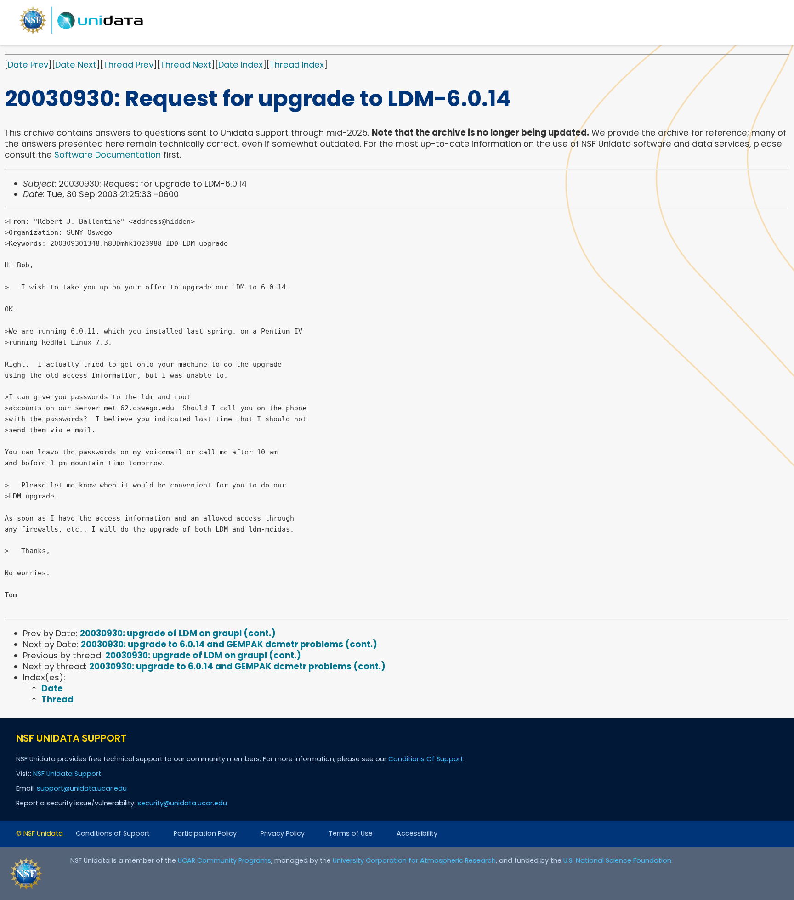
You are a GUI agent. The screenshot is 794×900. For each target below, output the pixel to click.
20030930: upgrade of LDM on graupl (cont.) (178, 633)
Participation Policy (205, 833)
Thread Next (185, 64)
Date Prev (28, 64)
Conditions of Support (113, 833)
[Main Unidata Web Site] (81, 33)
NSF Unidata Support (67, 773)
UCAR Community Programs (224, 860)
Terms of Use (351, 833)
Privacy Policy (283, 833)
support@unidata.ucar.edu (82, 788)
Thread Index (297, 64)
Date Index (240, 64)
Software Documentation (107, 154)
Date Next (75, 64)
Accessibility (417, 833)
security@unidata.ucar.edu (182, 803)
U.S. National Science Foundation (617, 860)
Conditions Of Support (425, 759)
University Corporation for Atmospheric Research (414, 860)
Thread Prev (128, 64)
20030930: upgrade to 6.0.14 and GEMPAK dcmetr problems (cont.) (229, 644)
